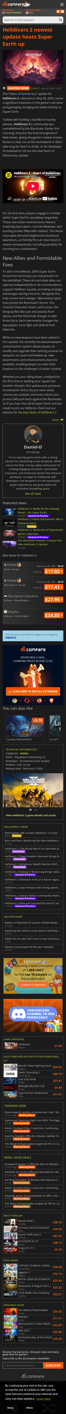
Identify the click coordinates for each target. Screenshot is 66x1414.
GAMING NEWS (18, 88)
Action (24, 753)
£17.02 (53, 571)
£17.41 (53, 587)
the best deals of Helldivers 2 (37, 412)
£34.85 (53, 615)
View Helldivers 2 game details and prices (31, 815)
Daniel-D (35, 88)
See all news (33, 493)
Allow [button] (29, 1407)
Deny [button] (10, 1407)
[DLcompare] (33, 1375)
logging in (10, 637)
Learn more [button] (43, 1398)
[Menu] (61, 5)
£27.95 (53, 600)
